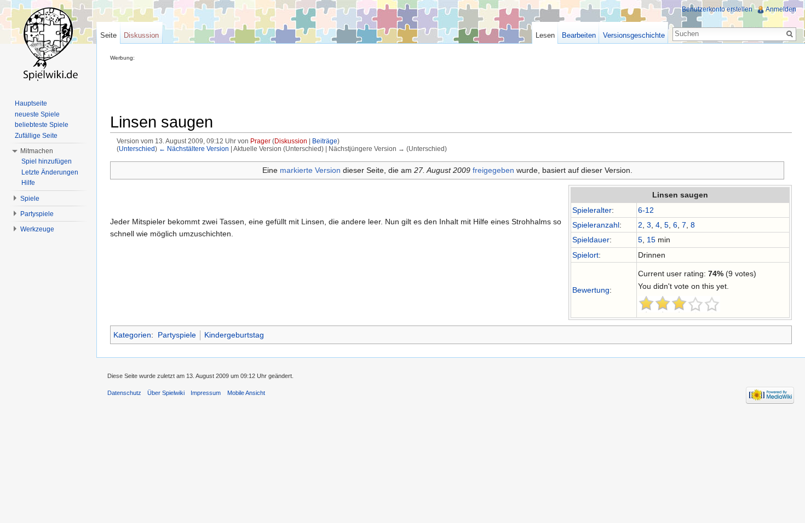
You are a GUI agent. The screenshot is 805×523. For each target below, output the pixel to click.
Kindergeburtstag (234, 334)
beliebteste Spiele (41, 125)
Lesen (545, 35)
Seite (108, 35)
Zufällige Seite (36, 136)
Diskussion (290, 140)
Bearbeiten (579, 35)
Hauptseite (31, 103)
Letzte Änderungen (49, 172)
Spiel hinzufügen (46, 161)
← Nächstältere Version (194, 148)
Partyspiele (177, 334)
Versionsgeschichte (634, 35)
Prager (260, 140)
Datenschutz (124, 393)
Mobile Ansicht (246, 393)
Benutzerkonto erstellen (717, 9)
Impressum (206, 393)
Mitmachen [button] (36, 151)
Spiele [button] (29, 198)
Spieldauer (591, 239)
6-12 (646, 210)
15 (651, 239)
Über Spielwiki (166, 393)
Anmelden (781, 9)
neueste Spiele (37, 114)
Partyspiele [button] (37, 214)
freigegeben (493, 170)
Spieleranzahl (595, 224)
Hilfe (28, 183)
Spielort (585, 255)
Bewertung (591, 290)
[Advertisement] (309, 85)
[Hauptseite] (48, 44)
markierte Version (310, 170)
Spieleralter (592, 210)
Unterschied (137, 148)
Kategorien (132, 334)
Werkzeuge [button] (37, 229)
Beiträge (324, 140)
